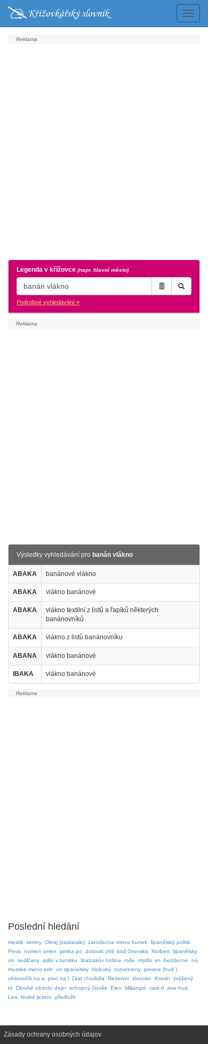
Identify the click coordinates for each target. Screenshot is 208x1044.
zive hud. (178, 988)
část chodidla (88, 978)
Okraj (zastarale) (65, 942)
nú (194, 960)
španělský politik (170, 942)
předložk (65, 997)
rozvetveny (127, 969)
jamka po (71, 951)
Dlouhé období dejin (41, 988)
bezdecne (176, 960)
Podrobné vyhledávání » (48, 302)
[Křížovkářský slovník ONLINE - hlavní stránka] (59, 13)
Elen (116, 988)
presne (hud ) (160, 969)
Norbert (160, 951)
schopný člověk (88, 988)
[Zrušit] (161, 286)
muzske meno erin (30, 969)
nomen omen (40, 951)
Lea (13, 997)
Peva (14, 951)
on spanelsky (72, 969)
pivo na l (58, 978)
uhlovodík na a (26, 978)
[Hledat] (181, 286)
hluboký (101, 969)
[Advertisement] (104, 150)
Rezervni (118, 978)
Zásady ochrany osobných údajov (52, 1034)
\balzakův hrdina (101, 960)
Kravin (162, 978)
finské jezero (36, 997)
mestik (15, 942)
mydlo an (149, 960)
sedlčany (28, 960)
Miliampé (135, 988)
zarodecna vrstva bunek (117, 942)
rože (129, 960)
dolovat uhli (99, 951)
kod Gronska (132, 951)
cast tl (156, 988)
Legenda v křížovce (73, 269)
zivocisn (141, 978)
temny (34, 942)
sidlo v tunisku (60, 960)
